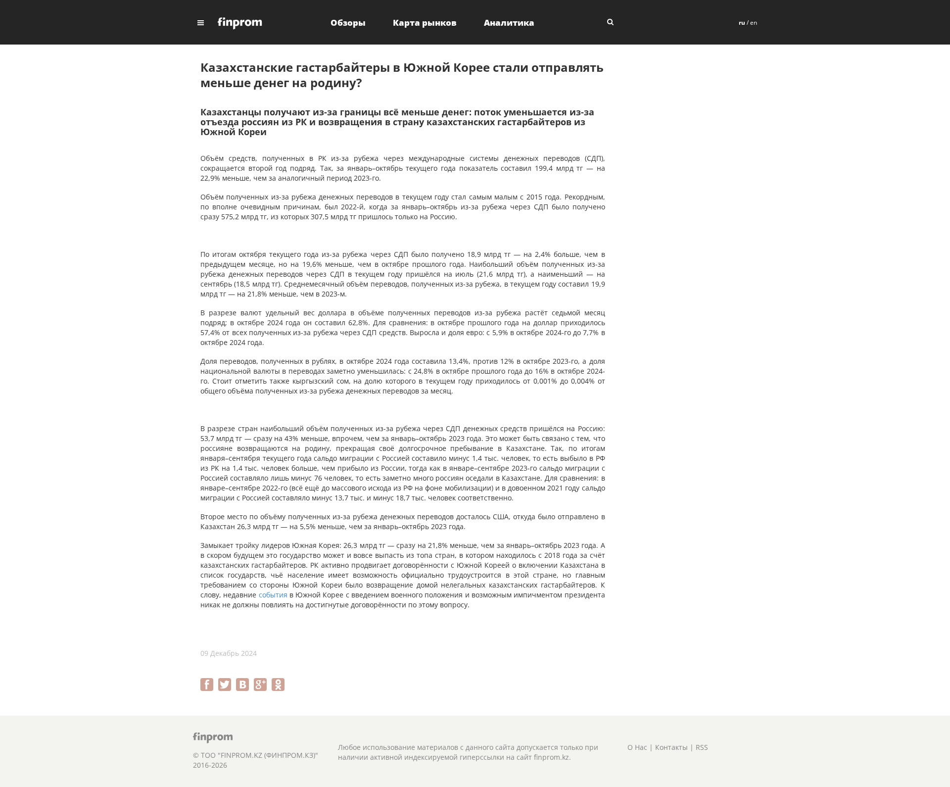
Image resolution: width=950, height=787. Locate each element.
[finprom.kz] (240, 22)
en (753, 22)
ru (742, 22)
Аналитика (509, 22)
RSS (702, 747)
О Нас (637, 747)
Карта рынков (425, 22)
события (273, 594)
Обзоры (348, 22)
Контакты (671, 747)
